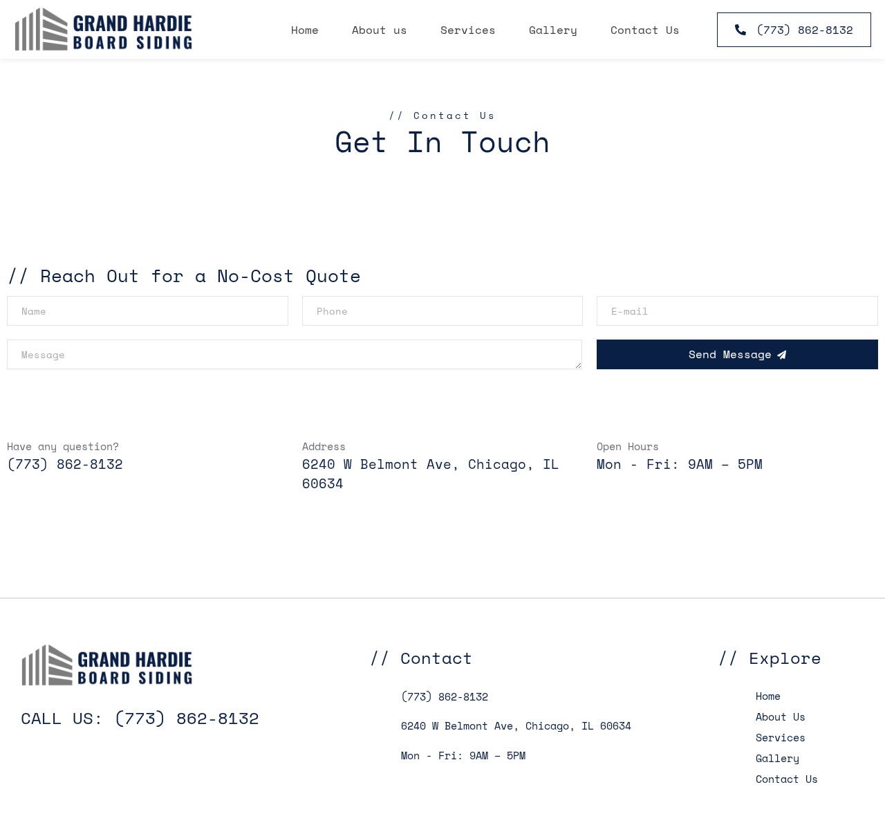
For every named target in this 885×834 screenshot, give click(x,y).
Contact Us (645, 29)
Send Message (730, 354)
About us (379, 29)
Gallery (553, 29)
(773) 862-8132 (65, 464)
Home (305, 29)
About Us (780, 716)
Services (468, 29)
